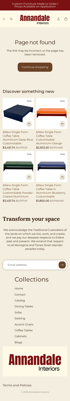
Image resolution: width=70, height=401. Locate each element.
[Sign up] (62, 265)
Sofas (18, 312)
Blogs (18, 342)
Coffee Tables (24, 330)
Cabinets (21, 336)
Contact (20, 294)
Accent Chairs (24, 324)
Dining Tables (24, 306)
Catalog (20, 300)
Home (19, 288)
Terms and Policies (17, 385)
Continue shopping (35, 67)
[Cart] (66, 19)
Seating (20, 318)
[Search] (11, 19)
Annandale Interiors (39, 392)
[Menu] (4, 19)
